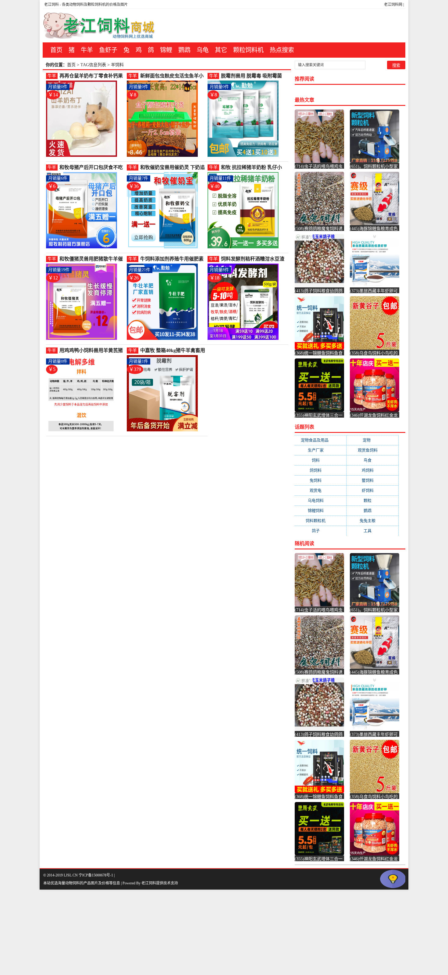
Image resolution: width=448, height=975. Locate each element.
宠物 (372, 440)
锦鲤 (166, 50)
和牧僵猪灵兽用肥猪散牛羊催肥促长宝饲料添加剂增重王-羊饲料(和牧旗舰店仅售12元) (91, 259)
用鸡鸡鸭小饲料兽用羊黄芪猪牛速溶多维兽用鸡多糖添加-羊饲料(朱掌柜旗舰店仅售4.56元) (92, 351)
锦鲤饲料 (320, 510)
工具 (372, 530)
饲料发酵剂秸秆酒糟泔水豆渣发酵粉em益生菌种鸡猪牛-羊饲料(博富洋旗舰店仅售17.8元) (253, 259)
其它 (221, 50)
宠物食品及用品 (320, 440)
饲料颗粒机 (320, 520)
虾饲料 (372, 490)
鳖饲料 (372, 480)
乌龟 (203, 50)
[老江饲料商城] (99, 25)
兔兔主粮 (372, 520)
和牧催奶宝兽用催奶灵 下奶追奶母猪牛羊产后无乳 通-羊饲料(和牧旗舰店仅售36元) (172, 168)
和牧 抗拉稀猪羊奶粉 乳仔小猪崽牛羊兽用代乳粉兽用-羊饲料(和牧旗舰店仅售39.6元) (253, 168)
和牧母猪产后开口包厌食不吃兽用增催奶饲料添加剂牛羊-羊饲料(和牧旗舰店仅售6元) (91, 168)
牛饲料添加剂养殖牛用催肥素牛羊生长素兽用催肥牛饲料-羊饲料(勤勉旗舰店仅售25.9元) (172, 259)
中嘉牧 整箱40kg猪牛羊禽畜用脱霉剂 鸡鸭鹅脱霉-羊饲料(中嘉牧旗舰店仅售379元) (172, 351)
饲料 (320, 460)
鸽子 (320, 530)
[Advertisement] (183, 932)
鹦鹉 (184, 50)
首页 (56, 50)
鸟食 (372, 460)
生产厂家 (320, 450)
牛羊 (87, 50)
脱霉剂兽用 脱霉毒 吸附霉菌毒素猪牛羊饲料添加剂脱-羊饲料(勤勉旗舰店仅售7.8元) (253, 76)
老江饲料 (51, 4)
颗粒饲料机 (248, 50)
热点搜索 (282, 50)
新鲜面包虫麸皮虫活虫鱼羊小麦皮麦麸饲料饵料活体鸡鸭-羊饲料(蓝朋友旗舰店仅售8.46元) (172, 76)
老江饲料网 (393, 4)
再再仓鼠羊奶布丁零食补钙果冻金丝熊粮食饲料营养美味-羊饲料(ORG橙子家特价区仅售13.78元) (91, 76)
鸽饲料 (320, 470)
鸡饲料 (372, 470)
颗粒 (372, 500)
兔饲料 (320, 480)
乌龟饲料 (320, 500)
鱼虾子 (108, 50)
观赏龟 (320, 490)
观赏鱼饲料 (372, 450)
